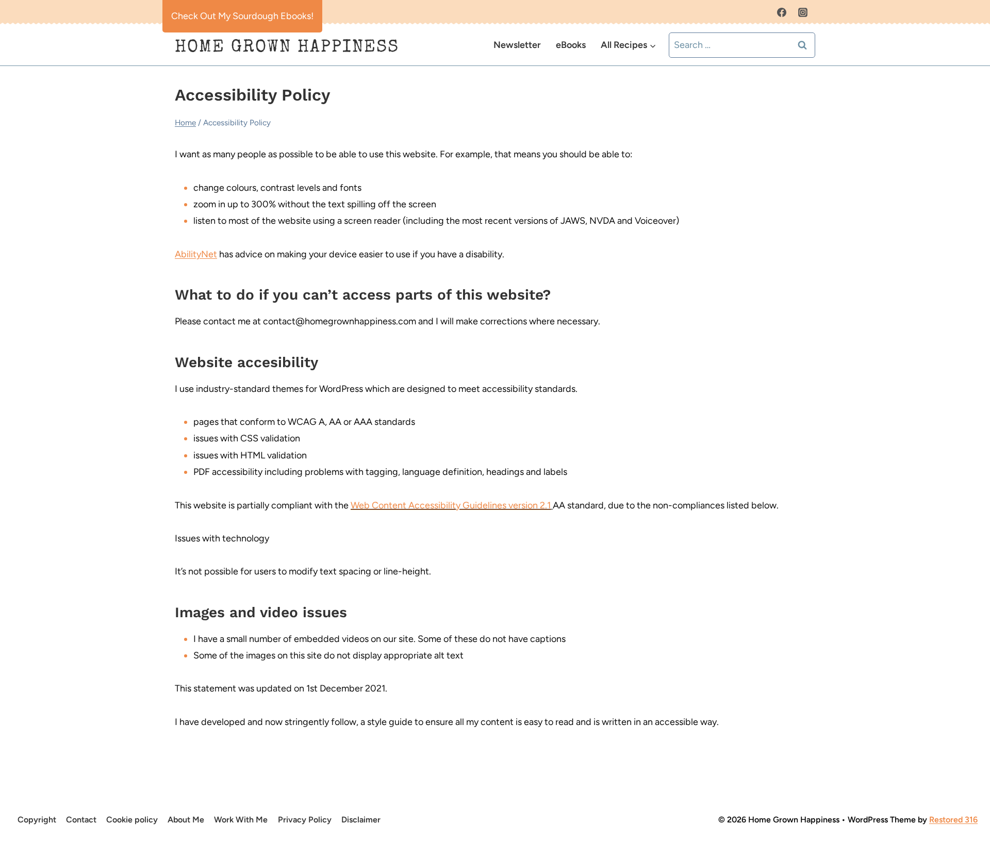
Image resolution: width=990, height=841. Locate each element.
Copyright (37, 819)
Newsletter (517, 45)
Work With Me (241, 819)
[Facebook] (781, 12)
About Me (186, 819)
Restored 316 (953, 819)
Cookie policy (132, 819)
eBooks (571, 45)
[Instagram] (803, 12)
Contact (81, 819)
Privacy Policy (305, 819)
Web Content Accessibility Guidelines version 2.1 (451, 505)
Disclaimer (361, 819)
